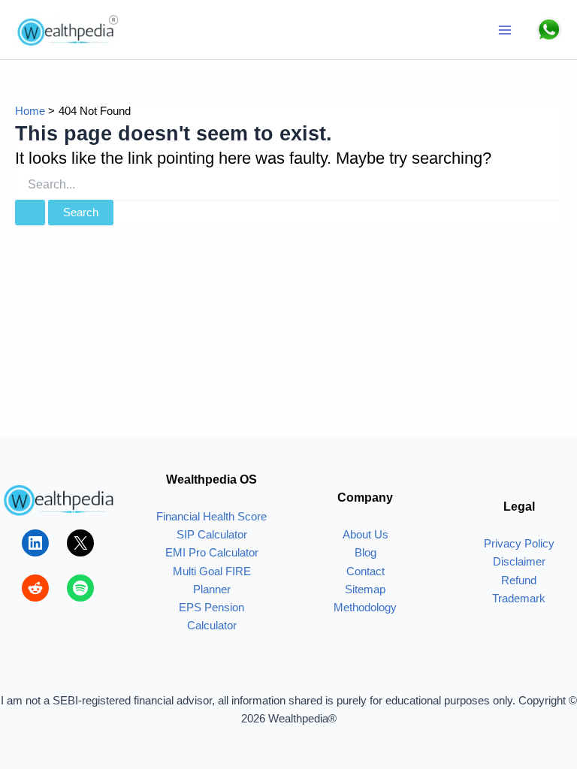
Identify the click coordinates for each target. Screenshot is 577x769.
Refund (518, 580)
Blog (365, 553)
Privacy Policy (519, 544)
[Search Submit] (30, 213)
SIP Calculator (212, 535)
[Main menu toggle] (505, 30)
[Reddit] (35, 588)
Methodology (365, 608)
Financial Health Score (211, 517)
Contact (365, 571)
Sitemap (365, 590)
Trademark (518, 599)
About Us (365, 535)
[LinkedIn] (35, 542)
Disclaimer (519, 562)
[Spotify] (80, 588)
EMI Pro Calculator (211, 553)
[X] (80, 542)
